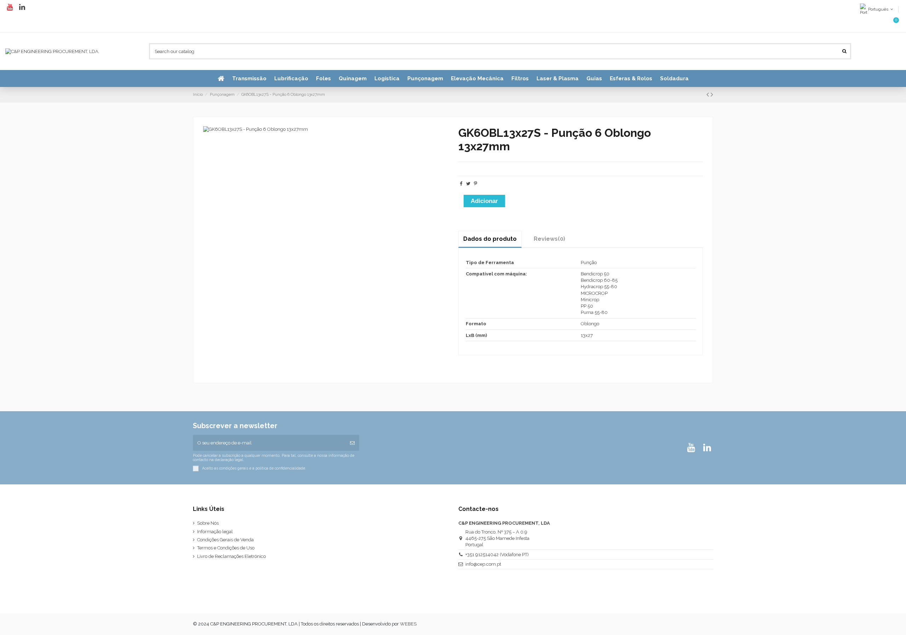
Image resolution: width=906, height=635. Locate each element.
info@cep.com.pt (483, 564)
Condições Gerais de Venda (225, 539)
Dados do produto (490, 238)
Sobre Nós (208, 523)
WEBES (408, 624)
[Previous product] (708, 95)
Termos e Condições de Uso (225, 547)
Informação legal (215, 531)
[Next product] (712, 95)
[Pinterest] (475, 183)
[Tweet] (468, 183)
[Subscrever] (352, 443)
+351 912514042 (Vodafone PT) (497, 554)
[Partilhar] (461, 183)
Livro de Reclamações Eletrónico (231, 556)
